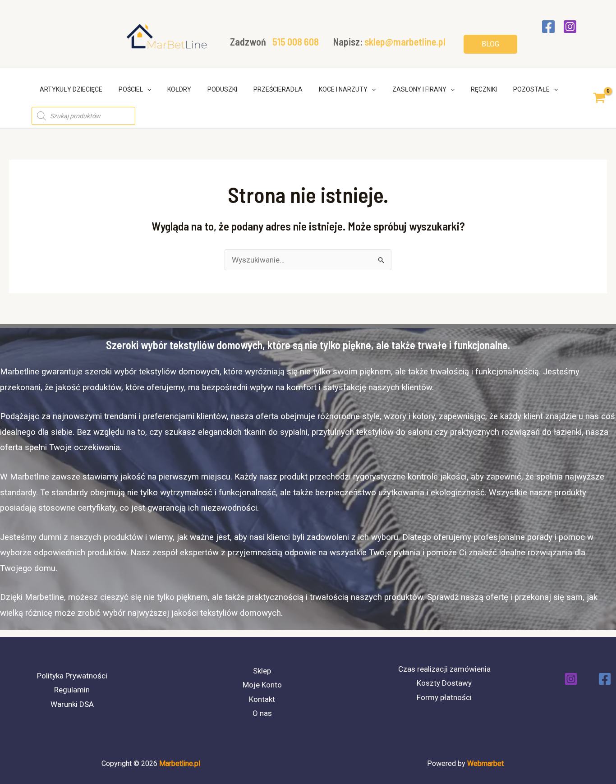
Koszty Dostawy (444, 682)
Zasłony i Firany (419, 89)
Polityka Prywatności (72, 675)
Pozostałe (531, 89)
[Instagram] (570, 26)
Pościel (131, 89)
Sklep (262, 670)
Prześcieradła (278, 89)
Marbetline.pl (179, 763)
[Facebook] (548, 26)
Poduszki (222, 89)
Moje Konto (262, 684)
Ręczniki (484, 89)
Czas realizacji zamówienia (444, 668)
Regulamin (72, 689)
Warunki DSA (72, 704)
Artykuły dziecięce (71, 89)
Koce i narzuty (343, 89)
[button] (490, 44)
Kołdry (179, 89)
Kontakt (262, 699)
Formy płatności (444, 697)
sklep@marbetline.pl (405, 41)
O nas (262, 713)
